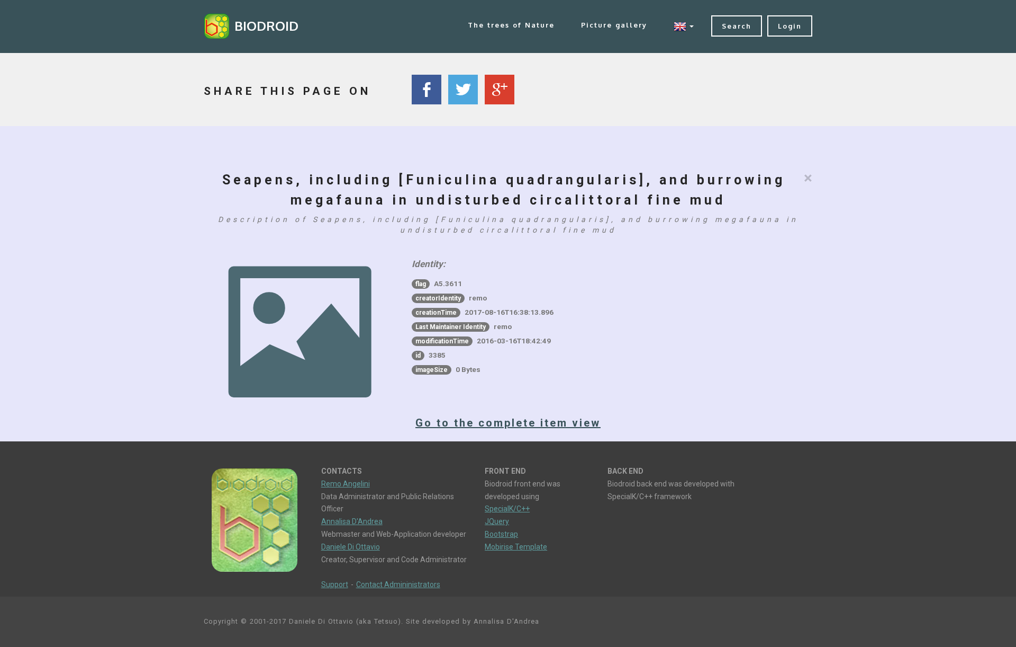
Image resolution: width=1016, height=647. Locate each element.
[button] (683, 26)
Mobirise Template (516, 547)
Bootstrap (501, 534)
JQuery (497, 521)
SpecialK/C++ (507, 508)
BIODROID (266, 25)
